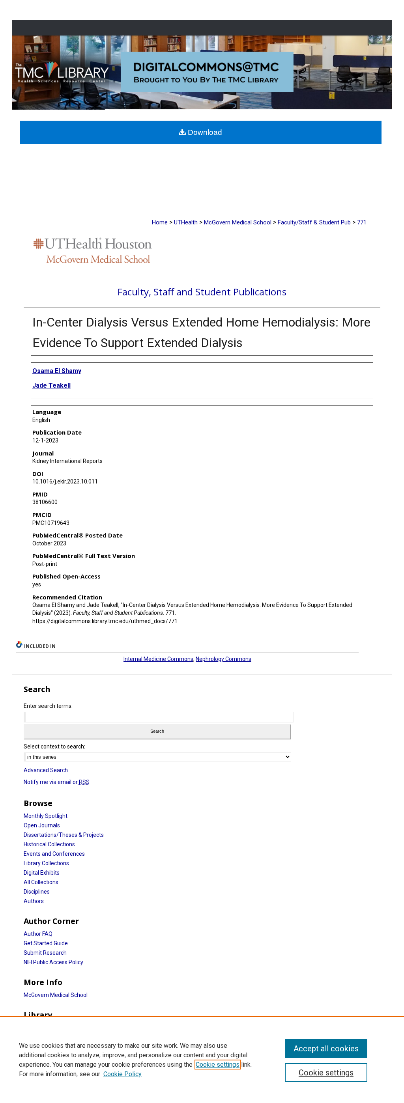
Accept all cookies (326, 1048)
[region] (202, 1059)
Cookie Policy (122, 1074)
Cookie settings (217, 1064)
